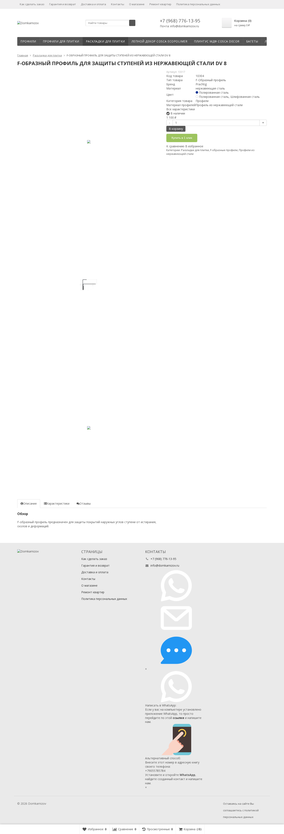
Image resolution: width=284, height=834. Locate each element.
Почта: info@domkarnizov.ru (179, 26)
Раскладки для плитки (105, 41)
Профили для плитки (61, 41)
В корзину (176, 129)
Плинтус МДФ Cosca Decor (217, 41)
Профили (28, 41)
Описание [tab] (30, 503)
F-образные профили (224, 150)
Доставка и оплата (93, 4)
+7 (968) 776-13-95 (180, 20)
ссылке (178, 718)
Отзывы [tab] (85, 503)
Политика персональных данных (198, 4)
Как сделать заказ (32, 4)
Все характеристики (180, 109)
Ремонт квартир (160, 4)
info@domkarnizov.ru (165, 565)
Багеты (252, 41)
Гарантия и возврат (62, 4)
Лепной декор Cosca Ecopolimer (160, 41)
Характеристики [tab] (58, 503)
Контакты (117, 4)
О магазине (136, 4)
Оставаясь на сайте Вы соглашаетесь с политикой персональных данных (241, 810)
